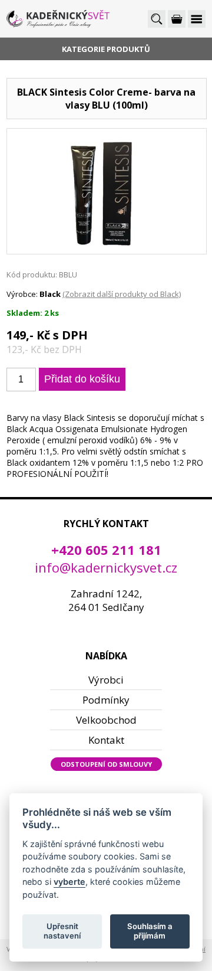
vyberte (69, 882)
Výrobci (106, 679)
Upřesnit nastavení (62, 930)
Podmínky (106, 700)
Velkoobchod (106, 720)
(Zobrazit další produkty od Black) (121, 294)
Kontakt (106, 740)
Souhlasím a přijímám (150, 930)
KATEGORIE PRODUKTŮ (106, 49)
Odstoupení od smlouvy (106, 764)
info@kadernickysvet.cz (106, 567)
